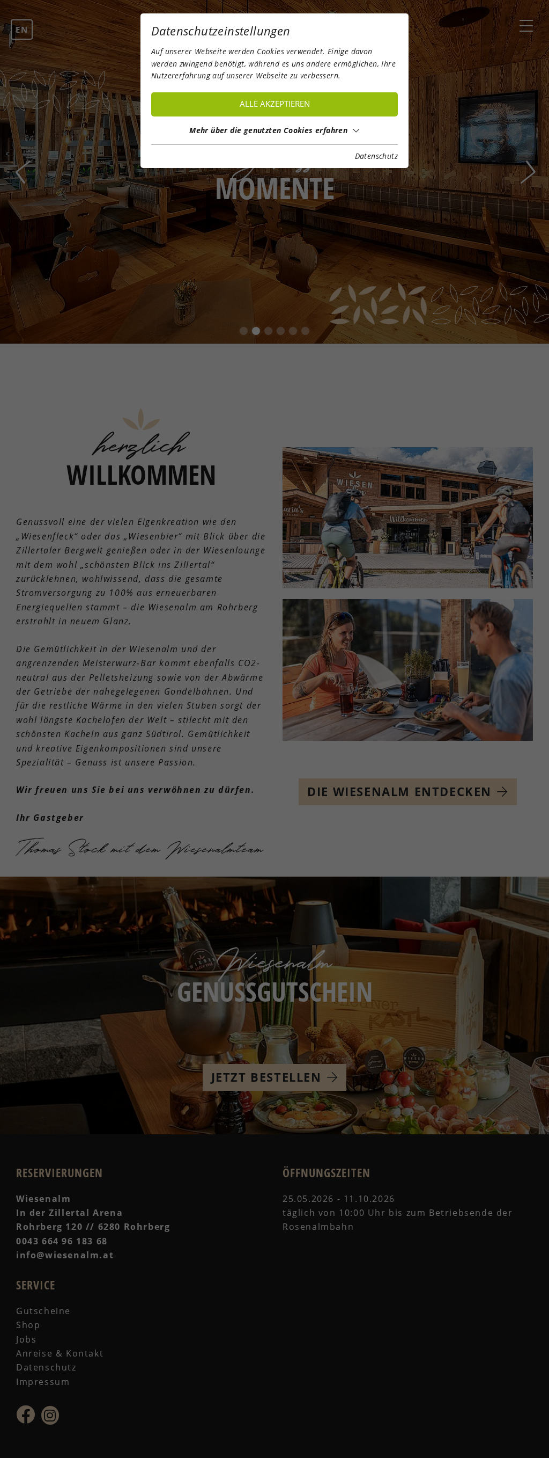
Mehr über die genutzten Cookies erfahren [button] (268, 130)
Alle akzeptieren (275, 104)
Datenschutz (376, 156)
